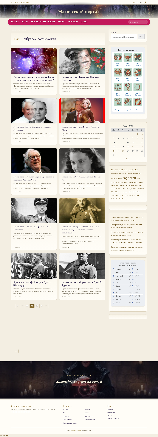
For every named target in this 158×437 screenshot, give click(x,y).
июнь (117, 185)
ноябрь (118, 188)
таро (126, 195)
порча (135, 189)
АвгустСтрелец (138, 94)
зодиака (140, 182)
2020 (112, 170)
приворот (141, 189)
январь (120, 198)
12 (123, 142)
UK (138, 2)
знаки (135, 182)
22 (137, 146)
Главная (15, 22)
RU (134, 2)
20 (128, 146)
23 (142, 146)
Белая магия (67, 416)
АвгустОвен (118, 64)
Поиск (113, 32)
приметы (114, 192)
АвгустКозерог (118, 109)
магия (131, 185)
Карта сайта (4, 435)
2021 (116, 170)
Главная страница (113, 418)
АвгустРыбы (138, 109)
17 (114, 146)
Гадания (87, 409)
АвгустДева (138, 79)
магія (136, 185)
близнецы (137, 173)
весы (113, 178)
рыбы (130, 192)
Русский (61, 22)
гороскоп (129, 177)
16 (142, 142)
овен (123, 188)
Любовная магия (89, 420)
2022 (121, 170)
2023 (126, 169)
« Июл (126, 158)
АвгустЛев (128, 79)
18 (118, 146)
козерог (122, 185)
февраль (136, 195)
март (140, 185)
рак (126, 192)
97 (46, 306)
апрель (121, 173)
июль (113, 185)
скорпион (114, 195)
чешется (114, 198)
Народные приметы (69, 423)
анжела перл (114, 173)
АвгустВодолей (128, 109)
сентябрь (136, 192)
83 (42, 306)
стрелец (121, 195)
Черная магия (67, 420)
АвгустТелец (128, 64)
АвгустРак (118, 79)
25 (118, 151)
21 (133, 146)
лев (127, 185)
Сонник (25, 22)
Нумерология (88, 416)
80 (27, 306)
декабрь (114, 182)
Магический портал (79, 11)
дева (138, 178)
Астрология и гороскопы (43, 22)
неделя (113, 189)
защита (125, 182)
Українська (73, 22)
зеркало (131, 182)
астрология (128, 173)
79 (22, 306)
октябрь (129, 188)
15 (137, 142)
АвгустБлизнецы (138, 64)
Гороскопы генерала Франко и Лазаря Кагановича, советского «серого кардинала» (80, 229)
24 (114, 151)
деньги (120, 182)
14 (133, 142)
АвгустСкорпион (128, 94)
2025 (136, 169)
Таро (64, 413)
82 (37, 306)
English (84, 22)
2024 (131, 169)
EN (141, 2)
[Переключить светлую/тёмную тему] (145, 2)
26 (123, 151)
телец (131, 195)
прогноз (121, 192)
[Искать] (131, 22)
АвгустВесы (118, 94)
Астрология (67, 409)
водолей (119, 178)
